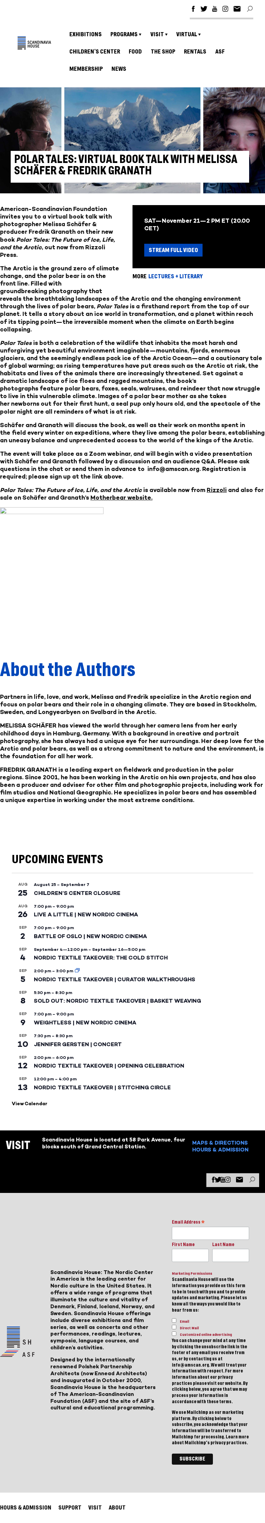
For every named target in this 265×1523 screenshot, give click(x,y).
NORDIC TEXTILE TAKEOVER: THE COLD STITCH (101, 957)
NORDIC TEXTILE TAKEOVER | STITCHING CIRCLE (102, 1087)
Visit (157, 34)
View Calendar (29, 1104)
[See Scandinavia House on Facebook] (193, 10)
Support (69, 1508)
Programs (124, 34)
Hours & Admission (220, 1149)
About (117, 1508)
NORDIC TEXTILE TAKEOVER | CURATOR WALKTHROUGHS (114, 979)
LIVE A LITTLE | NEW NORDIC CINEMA (86, 914)
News (118, 69)
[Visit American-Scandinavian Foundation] (17, 1354)
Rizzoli (217, 489)
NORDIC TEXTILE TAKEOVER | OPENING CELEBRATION (109, 1065)
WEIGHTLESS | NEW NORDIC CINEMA (85, 1022)
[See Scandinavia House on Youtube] (214, 10)
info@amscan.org (173, 468)
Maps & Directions (220, 1142)
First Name (183, 1244)
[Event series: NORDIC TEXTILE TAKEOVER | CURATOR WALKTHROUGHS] (77, 970)
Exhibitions (85, 34)
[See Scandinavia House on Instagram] (225, 10)
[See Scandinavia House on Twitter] (203, 10)
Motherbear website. (121, 497)
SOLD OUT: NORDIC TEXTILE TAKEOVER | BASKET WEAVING (117, 1000)
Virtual (186, 34)
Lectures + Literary (175, 276)
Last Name (223, 1244)
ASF (220, 52)
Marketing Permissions (192, 1273)
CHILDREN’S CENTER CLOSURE (77, 893)
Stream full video (173, 250)
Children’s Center (94, 52)
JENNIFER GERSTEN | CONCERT (78, 1044)
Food (135, 52)
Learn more (237, 1437)
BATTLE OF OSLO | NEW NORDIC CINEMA (90, 936)
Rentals (195, 52)
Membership (86, 69)
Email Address (188, 1223)
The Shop (163, 52)
